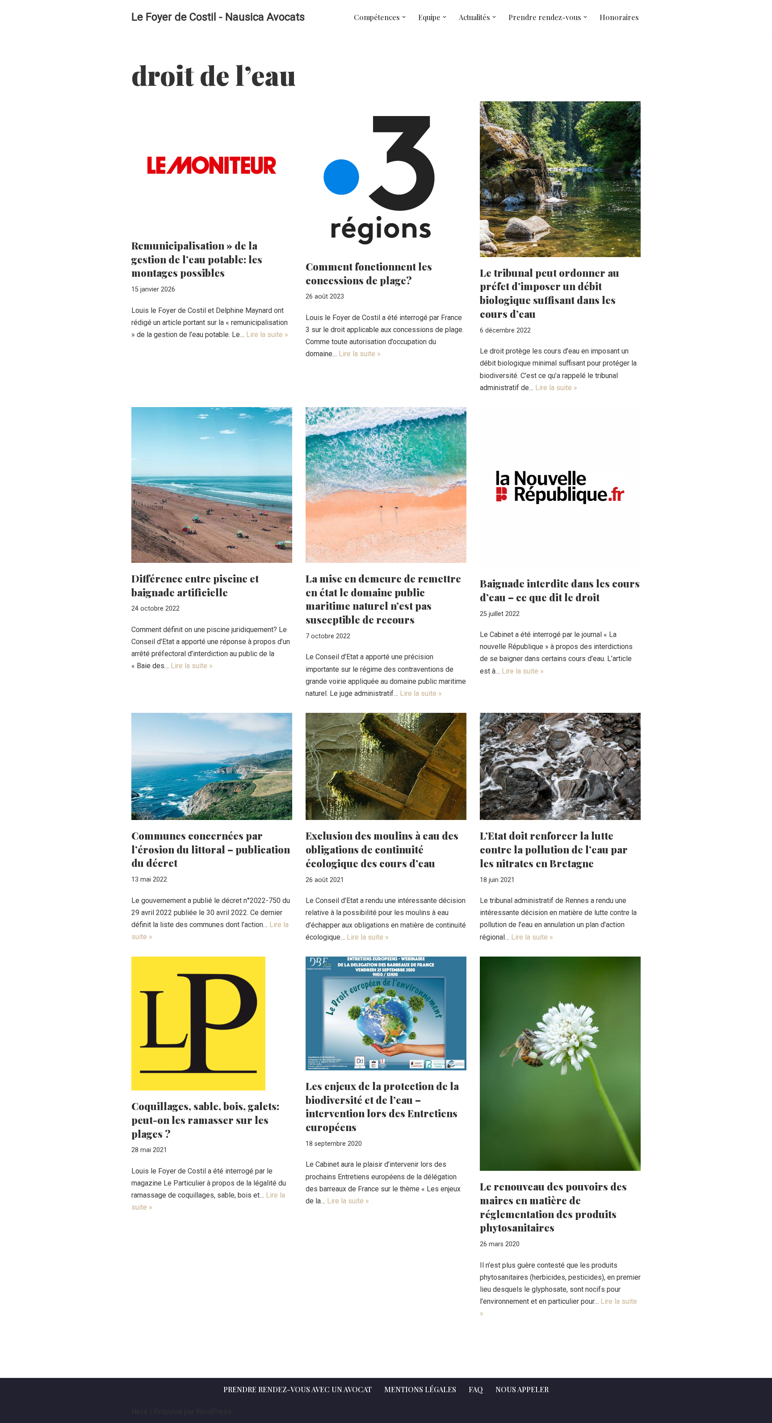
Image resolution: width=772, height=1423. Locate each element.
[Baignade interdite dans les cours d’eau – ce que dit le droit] (560, 487)
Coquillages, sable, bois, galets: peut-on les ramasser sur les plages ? (205, 1119)
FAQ (476, 1389)
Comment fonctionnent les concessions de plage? (369, 273)
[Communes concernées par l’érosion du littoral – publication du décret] (211, 766)
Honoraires (619, 17)
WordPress (213, 1411)
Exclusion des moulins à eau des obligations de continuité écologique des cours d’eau (382, 849)
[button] (404, 17)
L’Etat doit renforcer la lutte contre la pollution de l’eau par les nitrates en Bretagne (554, 849)
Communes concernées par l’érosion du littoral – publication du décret (210, 849)
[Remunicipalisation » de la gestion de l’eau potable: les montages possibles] (211, 165)
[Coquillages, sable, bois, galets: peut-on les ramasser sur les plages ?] (211, 1023)
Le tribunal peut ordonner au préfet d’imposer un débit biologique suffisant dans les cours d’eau (549, 293)
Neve (139, 1411)
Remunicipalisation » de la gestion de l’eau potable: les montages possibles (196, 259)
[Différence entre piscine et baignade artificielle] (211, 485)
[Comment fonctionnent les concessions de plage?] (386, 176)
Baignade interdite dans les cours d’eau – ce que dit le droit (560, 590)
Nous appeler (522, 1389)
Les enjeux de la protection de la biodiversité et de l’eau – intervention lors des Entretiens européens (382, 1106)
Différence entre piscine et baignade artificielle (195, 585)
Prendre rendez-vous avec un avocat (297, 1389)
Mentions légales (420, 1389)
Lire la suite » (267, 334)
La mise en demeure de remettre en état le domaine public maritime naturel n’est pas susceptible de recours (383, 599)
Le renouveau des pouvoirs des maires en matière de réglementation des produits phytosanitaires (553, 1207)
